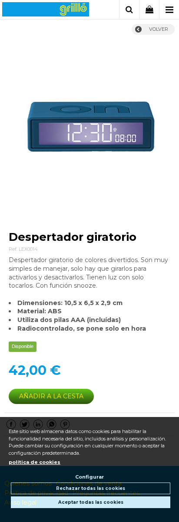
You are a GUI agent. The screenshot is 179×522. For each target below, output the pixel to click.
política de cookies (34, 462)
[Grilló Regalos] (45, 10)
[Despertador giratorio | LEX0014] (89, 128)
